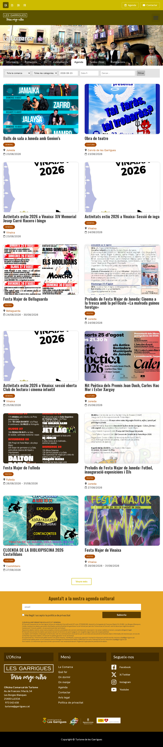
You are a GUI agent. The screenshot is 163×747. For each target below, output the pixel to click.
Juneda (10, 150)
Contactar (64, 692)
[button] (156, 18)
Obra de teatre (96, 138)
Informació (12, 62)
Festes (8, 305)
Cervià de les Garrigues (102, 150)
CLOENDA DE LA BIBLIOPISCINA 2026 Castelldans (33, 552)
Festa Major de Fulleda (21, 467)
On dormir (64, 677)
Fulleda (10, 479)
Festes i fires (97, 62)
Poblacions (31, 62)
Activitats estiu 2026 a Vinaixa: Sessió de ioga (122, 216)
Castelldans (13, 566)
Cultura (91, 144)
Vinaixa (10, 232)
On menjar (64, 682)
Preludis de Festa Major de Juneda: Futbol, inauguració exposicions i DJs (119, 469)
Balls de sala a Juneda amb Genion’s (31, 138)
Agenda (78, 62)
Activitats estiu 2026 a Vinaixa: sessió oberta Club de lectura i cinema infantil (40, 387)
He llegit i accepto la (47, 615)
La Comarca (65, 667)
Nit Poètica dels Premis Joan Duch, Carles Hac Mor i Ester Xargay (122, 387)
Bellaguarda (13, 310)
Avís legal (64, 697)
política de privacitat (59, 615)
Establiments (60, 62)
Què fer (62, 672)
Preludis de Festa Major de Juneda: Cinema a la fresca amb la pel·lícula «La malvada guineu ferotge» (122, 303)
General (9, 144)
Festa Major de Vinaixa (103, 550)
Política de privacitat (70, 702)
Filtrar (141, 73)
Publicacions (118, 62)
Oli (45, 62)
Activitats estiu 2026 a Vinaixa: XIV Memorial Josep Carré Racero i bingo (39, 218)
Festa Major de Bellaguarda (25, 299)
